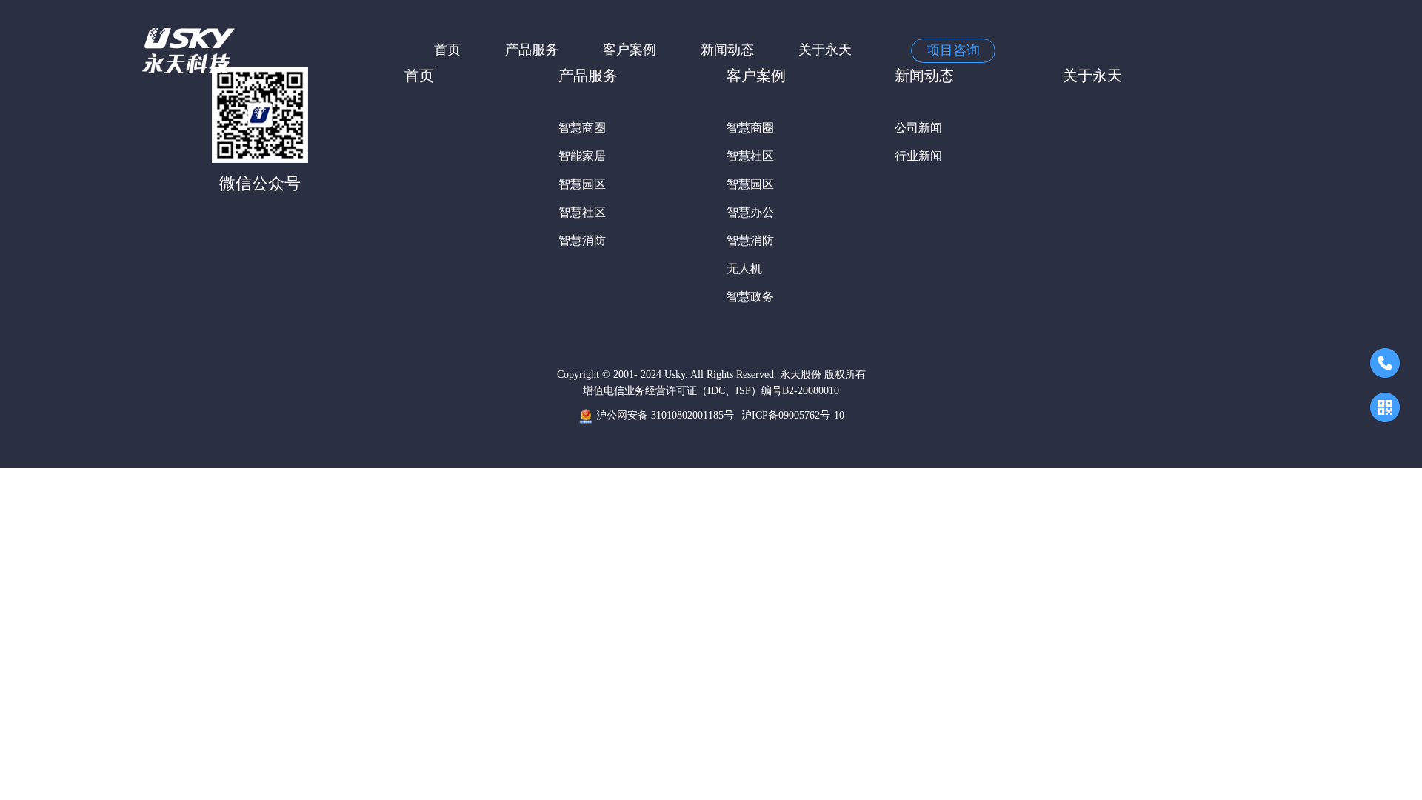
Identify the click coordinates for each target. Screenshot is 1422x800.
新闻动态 (727, 49)
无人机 (744, 268)
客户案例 (629, 49)
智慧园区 (582, 184)
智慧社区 (582, 212)
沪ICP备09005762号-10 (792, 415)
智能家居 (582, 156)
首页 (447, 49)
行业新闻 (918, 156)
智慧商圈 (582, 127)
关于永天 (825, 49)
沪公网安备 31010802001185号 (663, 415)
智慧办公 (750, 212)
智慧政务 (750, 296)
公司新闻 (918, 127)
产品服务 (531, 49)
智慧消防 (582, 240)
